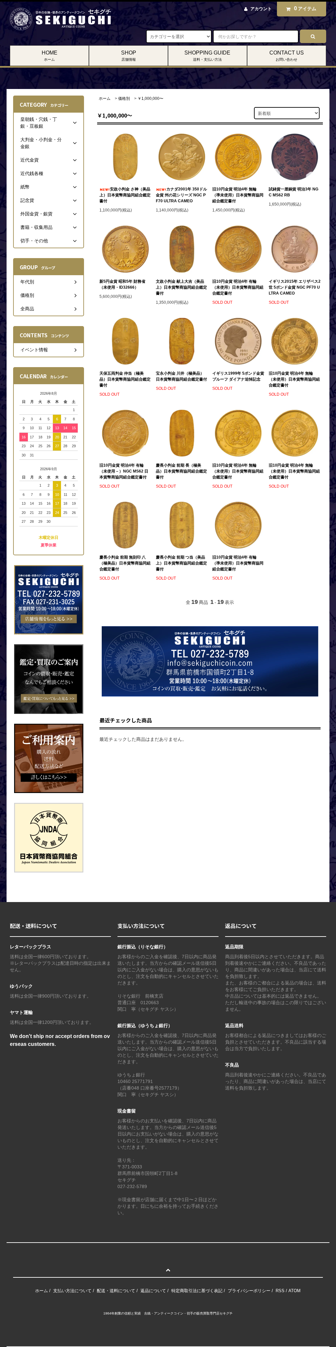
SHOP (128, 55)
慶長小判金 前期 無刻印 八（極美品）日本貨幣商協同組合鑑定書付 (125, 563)
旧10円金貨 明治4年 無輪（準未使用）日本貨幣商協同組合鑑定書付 (237, 195)
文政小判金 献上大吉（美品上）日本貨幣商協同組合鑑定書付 (181, 287)
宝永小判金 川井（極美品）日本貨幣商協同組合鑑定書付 (181, 376)
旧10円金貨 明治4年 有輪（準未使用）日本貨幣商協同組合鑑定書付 (237, 563)
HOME (49, 55)
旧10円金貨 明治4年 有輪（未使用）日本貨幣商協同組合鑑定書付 (237, 287)
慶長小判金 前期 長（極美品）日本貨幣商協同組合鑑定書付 (181, 471)
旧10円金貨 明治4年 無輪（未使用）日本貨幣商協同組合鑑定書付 (294, 379)
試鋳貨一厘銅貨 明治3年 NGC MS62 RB (293, 192)
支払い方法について (72, 1290)
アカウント (261, 8)
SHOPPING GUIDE (207, 55)
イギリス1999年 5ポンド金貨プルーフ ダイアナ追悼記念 (238, 376)
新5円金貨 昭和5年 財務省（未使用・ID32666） (122, 284)
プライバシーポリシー (249, 1290)
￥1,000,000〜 (150, 98)
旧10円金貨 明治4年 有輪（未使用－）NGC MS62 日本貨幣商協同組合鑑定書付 (123, 471)
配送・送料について (116, 1290)
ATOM (294, 1290)
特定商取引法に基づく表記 (196, 1290)
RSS (280, 1290)
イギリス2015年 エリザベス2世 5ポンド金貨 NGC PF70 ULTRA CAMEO (295, 287)
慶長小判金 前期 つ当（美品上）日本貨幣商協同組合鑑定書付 (181, 563)
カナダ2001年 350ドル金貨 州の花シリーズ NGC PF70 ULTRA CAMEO (181, 195)
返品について (153, 1290)
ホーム (105, 98)
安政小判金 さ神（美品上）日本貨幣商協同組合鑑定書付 (125, 195)
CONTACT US (286, 55)
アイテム (305, 8)
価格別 (124, 98)
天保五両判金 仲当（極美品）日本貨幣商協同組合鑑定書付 (125, 379)
